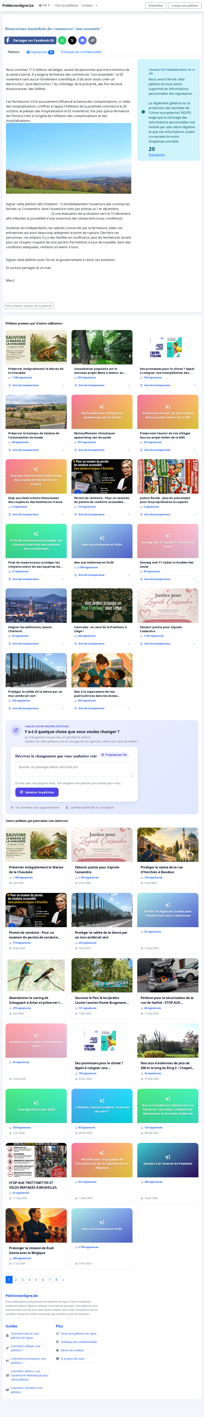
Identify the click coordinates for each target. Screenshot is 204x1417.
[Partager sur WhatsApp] (62, 40)
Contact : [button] (88, 5)
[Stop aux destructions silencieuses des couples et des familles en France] (36, 489)
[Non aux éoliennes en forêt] (102, 552)
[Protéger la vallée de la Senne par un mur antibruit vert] (36, 683)
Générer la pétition (39, 792)
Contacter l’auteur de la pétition (31, 306)
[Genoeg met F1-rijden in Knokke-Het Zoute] (167, 554)
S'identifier (156, 5)
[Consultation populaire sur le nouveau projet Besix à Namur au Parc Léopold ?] (102, 360)
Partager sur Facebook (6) (33, 40)
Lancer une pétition (185, 5)
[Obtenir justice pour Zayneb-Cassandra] (167, 618)
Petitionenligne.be (18, 5)
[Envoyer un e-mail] (82, 40)
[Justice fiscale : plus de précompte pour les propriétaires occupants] (167, 489)
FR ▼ (46, 5)
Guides (12, 1326)
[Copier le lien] (92, 40)
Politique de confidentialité (81, 52)
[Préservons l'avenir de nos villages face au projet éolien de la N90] (167, 424)
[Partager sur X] (72, 40)
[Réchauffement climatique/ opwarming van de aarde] (102, 425)
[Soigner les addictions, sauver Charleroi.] (36, 618)
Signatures (41, 52)
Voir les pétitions (66, 5)
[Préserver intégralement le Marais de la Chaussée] (36, 360)
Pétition (14, 52)
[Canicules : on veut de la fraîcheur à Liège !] (102, 618)
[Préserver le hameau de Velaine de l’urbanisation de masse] (36, 424)
